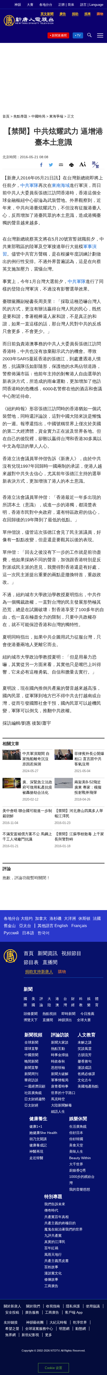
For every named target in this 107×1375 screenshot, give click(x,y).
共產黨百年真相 (56, 1217)
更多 (48, 1335)
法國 (97, 918)
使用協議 (93, 1306)
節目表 (31, 962)
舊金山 (10, 926)
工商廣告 (51, 1286)
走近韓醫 (36, 1158)
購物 (62, 971)
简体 (71, 4)
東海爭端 (56, 116)
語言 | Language (91, 4)
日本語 (28, 933)
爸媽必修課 (86, 1074)
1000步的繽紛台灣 (82, 1180)
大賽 (30, 4)
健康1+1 (35, 1126)
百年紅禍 (51, 1248)
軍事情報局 (59, 1080)
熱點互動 (58, 1049)
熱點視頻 (49, 1014)
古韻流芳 (85, 1055)
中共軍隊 (29, 185)
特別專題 (53, 1196)
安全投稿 (12, 1312)
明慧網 (64, 1329)
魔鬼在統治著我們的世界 (63, 1229)
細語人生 (58, 1111)
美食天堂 (76, 1145)
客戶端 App (74, 1312)
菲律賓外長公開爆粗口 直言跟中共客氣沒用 (89, 758)
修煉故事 (51, 1279)
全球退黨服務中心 (39, 1329)
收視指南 (53, 1306)
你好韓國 (76, 1139)
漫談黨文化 (53, 1273)
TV (79, 35)
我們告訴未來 (54, 1204)
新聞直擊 (31, 1068)
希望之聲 (12, 1329)
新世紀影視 (30, 1335)
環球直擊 (31, 1049)
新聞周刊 (31, 1074)
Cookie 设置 (53, 1368)
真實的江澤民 (54, 1242)
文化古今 (85, 1080)
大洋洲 (70, 918)
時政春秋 (58, 1061)
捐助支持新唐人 (39, 971)
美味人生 (76, 1151)
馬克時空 (58, 1099)
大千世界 (76, 1164)
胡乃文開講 (38, 1139)
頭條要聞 (31, 1014)
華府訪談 (31, 1080)
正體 (61, 4)
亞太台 (25, 926)
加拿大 (41, 918)
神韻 (17, 4)
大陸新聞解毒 (61, 1105)
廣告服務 (32, 1312)
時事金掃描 (59, 1055)
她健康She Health (43, 1133)
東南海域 (61, 185)
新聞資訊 (47, 953)
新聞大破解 (59, 1074)
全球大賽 (84, 1020)
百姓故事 (51, 1267)
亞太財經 (31, 1105)
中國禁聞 (31, 1055)
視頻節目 (71, 953)
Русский (11, 933)
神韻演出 (65, 1020)
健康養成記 (38, 1145)
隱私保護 (73, 1306)
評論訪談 (60, 1034)
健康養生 (38, 1118)
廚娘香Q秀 (77, 1170)
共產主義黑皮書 (56, 1261)
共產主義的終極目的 (60, 1223)
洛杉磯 (55, 918)
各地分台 (45, 4)
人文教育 (87, 1034)
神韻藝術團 (35, 1322)
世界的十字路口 (63, 1093)
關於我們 (33, 1306)
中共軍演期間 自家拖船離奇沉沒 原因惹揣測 (36, 758)
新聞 (28, 989)
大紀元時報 (58, 1322)
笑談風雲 (85, 1049)
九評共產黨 (53, 1236)
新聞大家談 (59, 1042)
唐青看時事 (59, 1086)
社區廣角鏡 (33, 1093)
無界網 (10, 1335)
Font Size (82, 164)
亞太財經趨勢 (34, 1099)
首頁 (5, 116)
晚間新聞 (31, 1061)
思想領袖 (58, 1068)
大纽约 (27, 918)
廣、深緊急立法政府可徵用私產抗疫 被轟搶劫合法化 (37, 787)
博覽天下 (31, 1020)
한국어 (44, 933)
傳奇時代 (51, 1210)
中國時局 (38, 116)
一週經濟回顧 (34, 1086)
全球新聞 (31, 1042)
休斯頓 (84, 918)
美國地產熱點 (88, 1086)
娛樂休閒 (78, 1118)
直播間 (50, 962)
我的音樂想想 (79, 1189)
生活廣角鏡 (78, 1126)
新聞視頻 (33, 1034)
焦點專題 (20, 116)
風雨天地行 (53, 1254)
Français (79, 926)
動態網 (80, 1329)
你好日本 (76, 1133)
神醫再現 (36, 1151)
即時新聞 (68, 1014)
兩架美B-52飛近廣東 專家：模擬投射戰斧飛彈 (88, 787)
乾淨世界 (80, 1322)
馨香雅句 (85, 1061)
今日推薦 (87, 1014)
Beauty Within (80, 1158)
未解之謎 (85, 1042)
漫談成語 (85, 1068)
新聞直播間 (59, 35)
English (61, 926)
